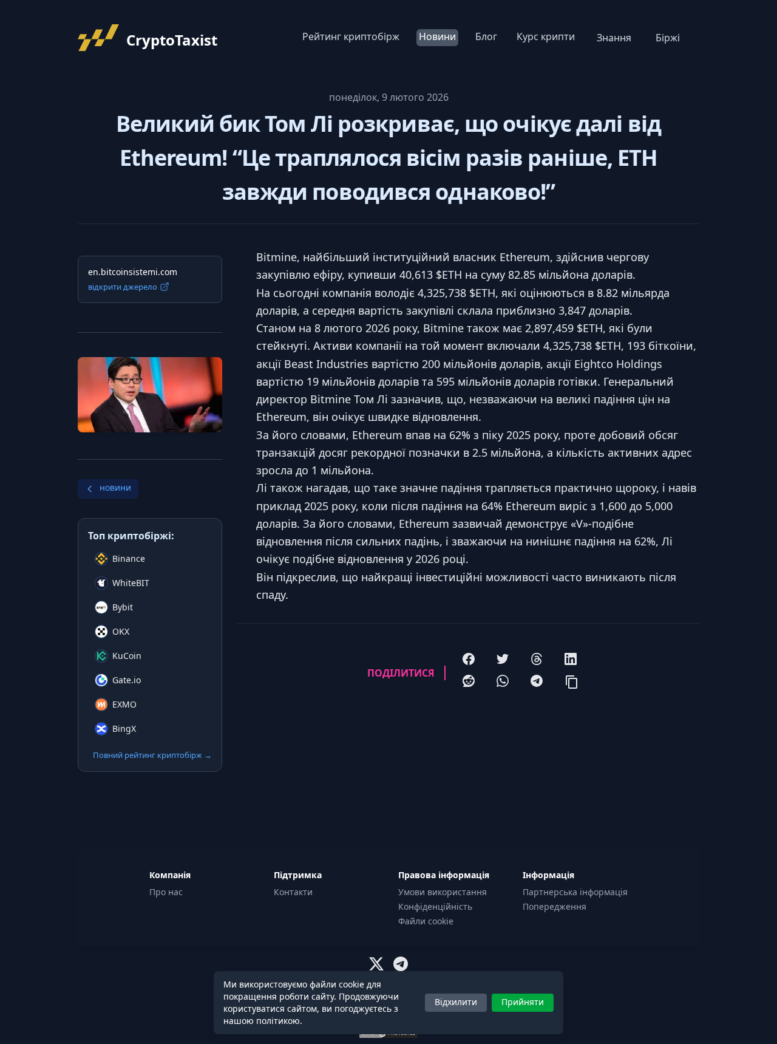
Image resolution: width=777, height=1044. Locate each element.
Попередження (554, 906)
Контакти (293, 892)
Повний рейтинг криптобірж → (152, 754)
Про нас (166, 892)
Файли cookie (425, 921)
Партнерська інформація (575, 892)
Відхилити (456, 1002)
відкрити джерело (122, 286)
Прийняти (522, 1002)
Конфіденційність (435, 906)
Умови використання (442, 892)
